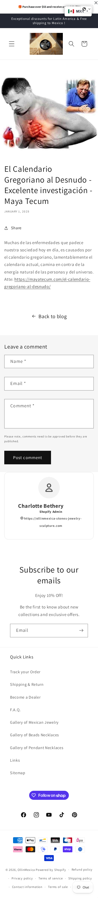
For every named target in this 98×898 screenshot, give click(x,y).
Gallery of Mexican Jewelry (34, 722)
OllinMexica (26, 869)
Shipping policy (80, 878)
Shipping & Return (27, 684)
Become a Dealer (25, 697)
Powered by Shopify (51, 869)
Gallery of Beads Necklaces (34, 735)
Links (15, 760)
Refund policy (82, 869)
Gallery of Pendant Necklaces (36, 747)
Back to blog (52, 316)
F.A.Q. (15, 709)
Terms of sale (58, 887)
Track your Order (25, 672)
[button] (11, 43)
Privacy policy (22, 878)
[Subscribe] (81, 630)
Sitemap (17, 772)
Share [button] (16, 228)
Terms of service (50, 878)
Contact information (27, 887)
